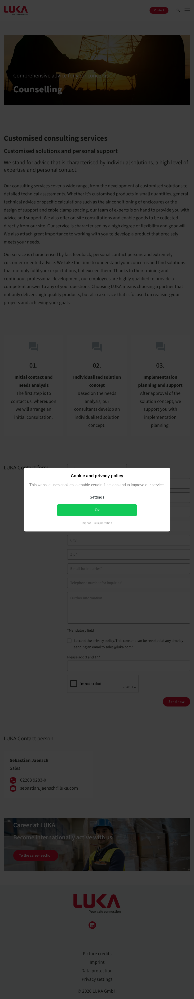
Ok (97, 510)
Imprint (86, 523)
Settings (97, 497)
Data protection (102, 523)
